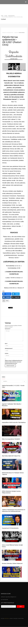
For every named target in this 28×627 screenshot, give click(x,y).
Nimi (6, 343)
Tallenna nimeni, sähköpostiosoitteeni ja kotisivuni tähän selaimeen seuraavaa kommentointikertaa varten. (13, 362)
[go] (24, 381)
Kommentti (7, 328)
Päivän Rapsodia (21, 32)
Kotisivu (6, 353)
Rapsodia (6, 618)
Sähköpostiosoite (9, 348)
